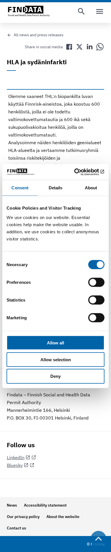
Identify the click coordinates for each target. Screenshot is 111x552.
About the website (62, 516)
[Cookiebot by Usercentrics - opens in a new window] (79, 172)
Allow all (55, 342)
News (12, 505)
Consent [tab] (19, 187)
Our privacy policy (23, 516)
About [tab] (91, 187)
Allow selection (55, 359)
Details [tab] (56, 187)
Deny (55, 376)
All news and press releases (38, 34)
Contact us (16, 528)
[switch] (96, 282)
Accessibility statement (45, 505)
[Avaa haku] (81, 11)
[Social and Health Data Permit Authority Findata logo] (29, 11)
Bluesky (15, 465)
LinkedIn (15, 457)
